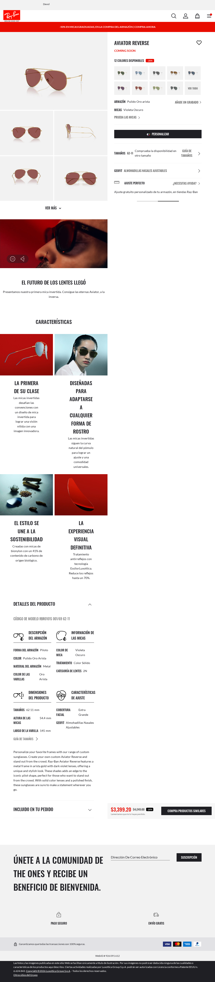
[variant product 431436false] (140, 88)
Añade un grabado (187, 102)
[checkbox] (199, 42)
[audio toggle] (20, 259)
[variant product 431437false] (122, 88)
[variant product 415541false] (122, 73)
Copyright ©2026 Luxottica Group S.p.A (48, 971)
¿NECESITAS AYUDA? (185, 183)
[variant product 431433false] (157, 88)
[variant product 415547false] (157, 73)
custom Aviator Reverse (66, 756)
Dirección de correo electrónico (134, 857)
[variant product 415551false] (193, 73)
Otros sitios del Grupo (25, 975)
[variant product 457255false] (175, 88)
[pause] (12, 259)
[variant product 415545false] (140, 73)
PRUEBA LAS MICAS (125, 117)
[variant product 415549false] (175, 73)
